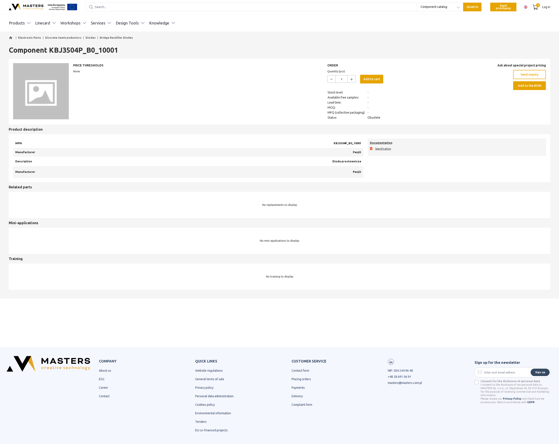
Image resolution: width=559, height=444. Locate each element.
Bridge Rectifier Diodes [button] (116, 37)
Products (17, 23)
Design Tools (127, 23)
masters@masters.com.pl (405, 383)
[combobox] (440, 7)
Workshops (70, 23)
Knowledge (159, 23)
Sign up (540, 372)
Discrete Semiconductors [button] (63, 37)
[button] (11, 37)
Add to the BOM (529, 85)
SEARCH (472, 7)
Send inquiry (529, 74)
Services (98, 23)
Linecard (42, 23)
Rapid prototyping (503, 7)
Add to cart (371, 79)
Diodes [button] (91, 37)
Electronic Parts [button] (29, 37)
